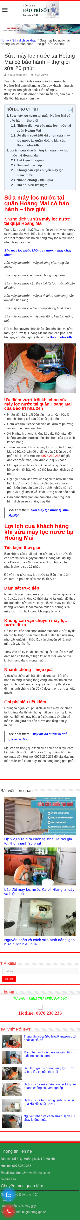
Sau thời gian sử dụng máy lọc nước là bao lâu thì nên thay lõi (49, 1070)
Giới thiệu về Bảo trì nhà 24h (20, 1194)
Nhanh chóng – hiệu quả (35, 180)
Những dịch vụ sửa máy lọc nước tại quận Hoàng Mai (44, 128)
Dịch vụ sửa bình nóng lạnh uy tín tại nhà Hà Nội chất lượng (49, 1102)
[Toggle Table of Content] (67, 110)
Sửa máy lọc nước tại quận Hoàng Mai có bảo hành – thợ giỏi (40, 118)
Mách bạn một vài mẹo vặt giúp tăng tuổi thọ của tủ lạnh (48, 1054)
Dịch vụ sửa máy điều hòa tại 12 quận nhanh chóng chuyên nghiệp (50, 1086)
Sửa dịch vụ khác (24, 40)
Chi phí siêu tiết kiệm (32, 185)
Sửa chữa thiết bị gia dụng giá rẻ (23, 1212)
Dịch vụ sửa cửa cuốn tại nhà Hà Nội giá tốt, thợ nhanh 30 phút (38, 841)
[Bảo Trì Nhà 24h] (40, 9)
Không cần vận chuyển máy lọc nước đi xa (40, 173)
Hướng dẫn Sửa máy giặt (18, 1206)
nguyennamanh (17, 74)
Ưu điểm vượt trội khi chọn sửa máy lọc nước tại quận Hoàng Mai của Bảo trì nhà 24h (43, 140)
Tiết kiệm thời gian (30, 160)
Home (4, 40)
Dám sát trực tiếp (29, 165)
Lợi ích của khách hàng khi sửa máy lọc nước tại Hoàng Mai (39, 153)
